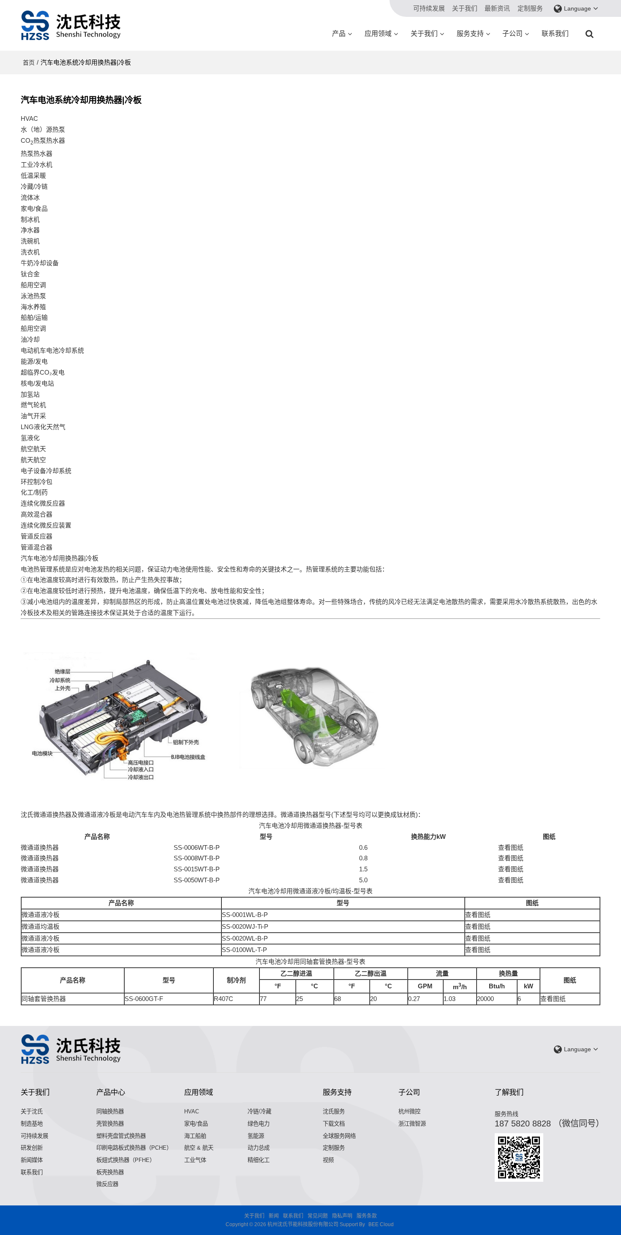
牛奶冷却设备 (40, 263)
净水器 (30, 230)
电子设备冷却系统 (46, 470)
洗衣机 (30, 252)
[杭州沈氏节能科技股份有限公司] (71, 25)
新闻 (274, 1216)
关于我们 (464, 8)
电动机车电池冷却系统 (52, 350)
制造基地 (32, 1124)
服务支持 (470, 33)
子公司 (512, 33)
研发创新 (32, 1148)
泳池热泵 (33, 295)
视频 (328, 1160)
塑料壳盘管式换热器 (121, 1136)
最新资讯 (497, 8)
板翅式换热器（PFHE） (125, 1160)
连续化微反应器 (43, 503)
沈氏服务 (334, 1111)
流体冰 (30, 197)
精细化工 (259, 1160)
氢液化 (30, 437)
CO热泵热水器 (43, 141)
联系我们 (555, 33)
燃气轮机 (33, 404)
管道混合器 (36, 547)
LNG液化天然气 (43, 426)
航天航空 (33, 459)
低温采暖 (33, 175)
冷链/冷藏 (259, 1111)
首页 (29, 62)
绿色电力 (259, 1124)
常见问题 (318, 1216)
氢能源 (256, 1136)
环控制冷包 (36, 481)
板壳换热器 (110, 1172)
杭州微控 (409, 1111)
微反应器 (107, 1184)
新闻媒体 (32, 1160)
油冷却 (30, 339)
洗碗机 (30, 241)
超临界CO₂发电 (43, 372)
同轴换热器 (110, 1111)
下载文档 (334, 1124)
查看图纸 (510, 847)
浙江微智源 (412, 1124)
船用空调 (33, 284)
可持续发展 (429, 8)
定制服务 (530, 8)
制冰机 (30, 219)
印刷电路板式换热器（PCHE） (134, 1148)
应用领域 (378, 33)
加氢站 (30, 394)
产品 (339, 33)
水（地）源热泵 (43, 129)
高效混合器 (36, 514)
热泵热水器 (36, 153)
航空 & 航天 (198, 1148)
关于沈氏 (32, 1111)
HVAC (191, 1111)
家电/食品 (196, 1124)
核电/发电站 (37, 383)
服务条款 (367, 1216)
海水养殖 (33, 306)
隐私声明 (342, 1216)
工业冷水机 (36, 164)
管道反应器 (36, 536)
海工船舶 (195, 1136)
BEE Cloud (381, 1224)
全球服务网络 (339, 1136)
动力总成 (259, 1148)
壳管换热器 (110, 1124)
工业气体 (195, 1160)
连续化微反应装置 (46, 525)
